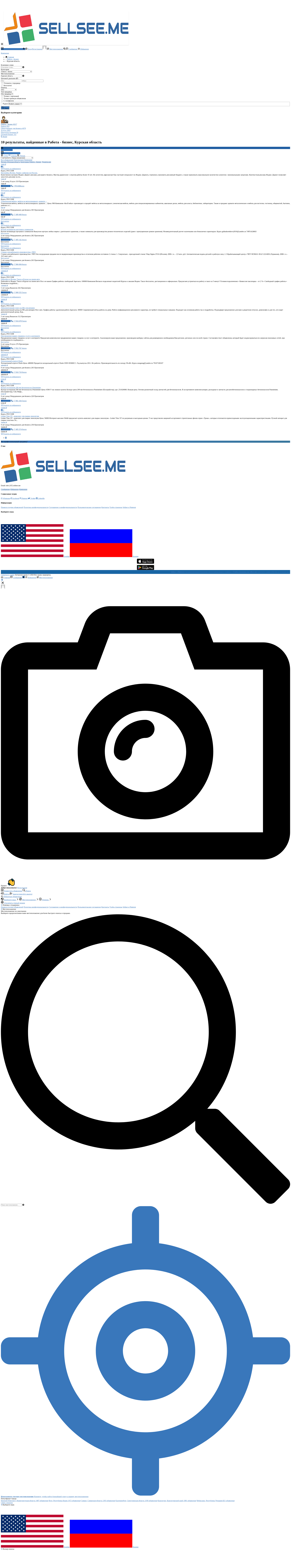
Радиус (5, 104)
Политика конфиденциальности (36, 507)
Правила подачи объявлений (12, 507)
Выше (4, 137)
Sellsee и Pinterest (129, 507)
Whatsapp (6, 498)
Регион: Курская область (10, 162)
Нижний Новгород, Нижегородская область (24, 1501)
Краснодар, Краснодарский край (177, 1501)
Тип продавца (6, 92)
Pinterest (24, 498)
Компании (5, 53)
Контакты (105, 507)
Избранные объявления (12, 897)
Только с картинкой (11, 96)
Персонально (19, 160)
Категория (5, 69)
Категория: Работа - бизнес (30, 162)
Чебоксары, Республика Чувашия (216, 1501)
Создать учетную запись (37, 442)
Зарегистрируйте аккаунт (22, 894)
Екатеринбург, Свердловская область (136, 1501)
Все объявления (7, 160)
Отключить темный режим (14, 903)
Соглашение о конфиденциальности (63, 507)
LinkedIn (41, 498)
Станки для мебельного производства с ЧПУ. (18, 252)
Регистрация (22, 888)
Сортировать (6, 158)
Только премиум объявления (15, 98)
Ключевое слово (7, 65)
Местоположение (56, 49)
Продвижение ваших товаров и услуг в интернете (20, 336)
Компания (28, 160)
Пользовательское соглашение (89, 507)
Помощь (45, 900)
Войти (7, 894)
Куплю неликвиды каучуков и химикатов (17, 229)
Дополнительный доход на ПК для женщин (18, 308)
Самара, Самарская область (98, 1501)
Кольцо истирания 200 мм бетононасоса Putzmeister (21, 388)
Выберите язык (10, 900)
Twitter (32, 498)
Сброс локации (7, 1503)
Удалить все (46, 162)
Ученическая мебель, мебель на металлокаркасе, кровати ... (24, 201)
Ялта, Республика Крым (64, 1501)
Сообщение (73, 49)
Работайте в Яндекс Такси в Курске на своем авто (20, 279)
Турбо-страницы (115, 507)
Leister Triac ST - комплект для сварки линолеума (20, 416)
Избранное (84, 49)
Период (4, 88)
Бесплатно (8, 85)
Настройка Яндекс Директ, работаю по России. (19, 173)
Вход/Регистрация (34, 49)
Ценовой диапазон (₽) (9, 78)
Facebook (15, 498)
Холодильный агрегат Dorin (12, 361)
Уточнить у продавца (12, 83)
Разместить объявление (13, 49)
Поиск (28, 891)
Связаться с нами (7, 575)
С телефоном (9, 101)
